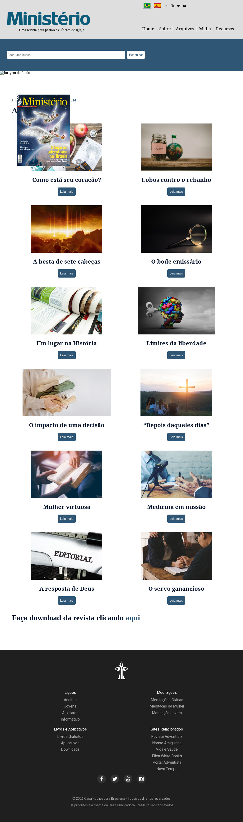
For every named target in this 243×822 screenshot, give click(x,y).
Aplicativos (70, 743)
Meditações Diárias (167, 700)
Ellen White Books (167, 756)
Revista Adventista (166, 736)
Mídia (205, 29)
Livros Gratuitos (70, 736)
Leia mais (66, 191)
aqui (133, 617)
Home (148, 29)
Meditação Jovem (167, 713)
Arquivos (185, 29)
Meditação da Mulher (167, 706)
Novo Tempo (167, 769)
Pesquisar (136, 55)
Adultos (70, 700)
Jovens (70, 706)
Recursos (225, 29)
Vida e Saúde (167, 749)
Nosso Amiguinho (167, 743)
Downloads (70, 749)
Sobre (165, 29)
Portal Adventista (167, 762)
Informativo (70, 719)
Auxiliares (70, 713)
